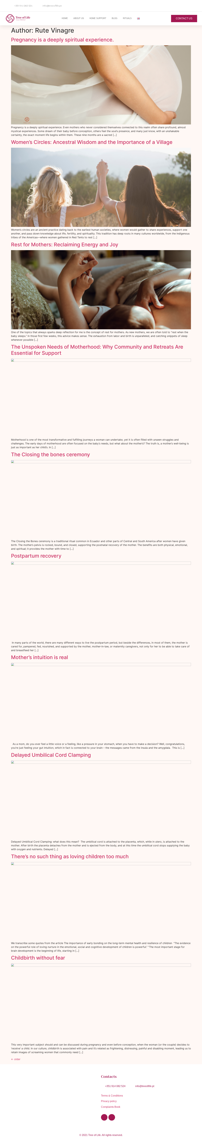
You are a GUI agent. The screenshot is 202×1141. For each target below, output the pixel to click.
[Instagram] (111, 1117)
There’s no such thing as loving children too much (70, 856)
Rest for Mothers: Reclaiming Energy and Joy (64, 244)
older (15, 1059)
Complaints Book (110, 1107)
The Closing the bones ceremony (50, 454)
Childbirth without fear (38, 958)
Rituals (127, 18)
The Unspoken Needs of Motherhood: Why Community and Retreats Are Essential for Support (97, 350)
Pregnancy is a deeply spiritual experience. (62, 40)
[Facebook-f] (104, 1117)
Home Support (97, 18)
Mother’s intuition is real (39, 657)
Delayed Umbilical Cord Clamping (51, 755)
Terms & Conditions (112, 1095)
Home (65, 18)
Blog (114, 18)
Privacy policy (109, 1101)
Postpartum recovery (36, 556)
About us (78, 18)
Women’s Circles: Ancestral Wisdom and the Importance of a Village (91, 142)
